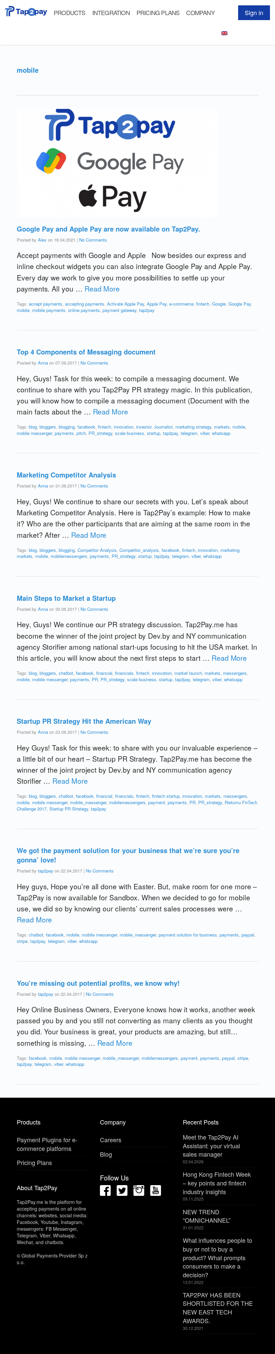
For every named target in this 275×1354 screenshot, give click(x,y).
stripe (22, 941)
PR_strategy (100, 433)
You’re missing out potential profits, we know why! (98, 983)
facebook (86, 427)
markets (222, 427)
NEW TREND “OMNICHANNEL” (206, 1216)
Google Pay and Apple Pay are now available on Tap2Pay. (108, 229)
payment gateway (119, 310)
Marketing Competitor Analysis (66, 474)
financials (124, 673)
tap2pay (147, 310)
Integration (111, 12)
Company (200, 12)
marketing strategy (193, 427)
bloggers (48, 427)
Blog (106, 1154)
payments (64, 433)
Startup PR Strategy (68, 808)
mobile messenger (34, 433)
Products (70, 12)
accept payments (45, 304)
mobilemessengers (69, 556)
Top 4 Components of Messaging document (86, 352)
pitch (81, 433)
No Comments (93, 240)
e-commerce (181, 304)
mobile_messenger (88, 802)
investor (143, 427)
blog (33, 427)
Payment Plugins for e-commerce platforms (47, 1144)
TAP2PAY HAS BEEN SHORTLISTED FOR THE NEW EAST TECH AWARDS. (218, 1307)
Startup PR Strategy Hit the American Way (84, 721)
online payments (84, 310)
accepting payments (84, 304)
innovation (123, 427)
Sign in (254, 12)
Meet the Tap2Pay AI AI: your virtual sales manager (211, 1145)
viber (204, 433)
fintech (202, 304)
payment (156, 802)
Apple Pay (157, 304)
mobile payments (48, 310)
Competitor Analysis (97, 550)
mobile (23, 310)
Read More (102, 288)
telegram (189, 433)
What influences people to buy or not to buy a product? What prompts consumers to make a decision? (217, 1257)
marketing (229, 550)
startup (153, 433)
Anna (43, 363)
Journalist (163, 427)
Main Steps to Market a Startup (66, 598)
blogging (67, 427)
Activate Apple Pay (125, 304)
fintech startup (166, 796)
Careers (110, 1139)
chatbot (66, 673)
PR (95, 679)
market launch (188, 673)
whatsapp (221, 433)
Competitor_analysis (139, 550)
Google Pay (239, 304)
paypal (247, 934)
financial (104, 673)
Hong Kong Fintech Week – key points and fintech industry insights (217, 1183)
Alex (42, 240)
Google (219, 304)
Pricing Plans (158, 12)
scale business (129, 433)
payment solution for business (188, 934)
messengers (235, 673)
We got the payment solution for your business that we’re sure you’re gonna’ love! (128, 854)
